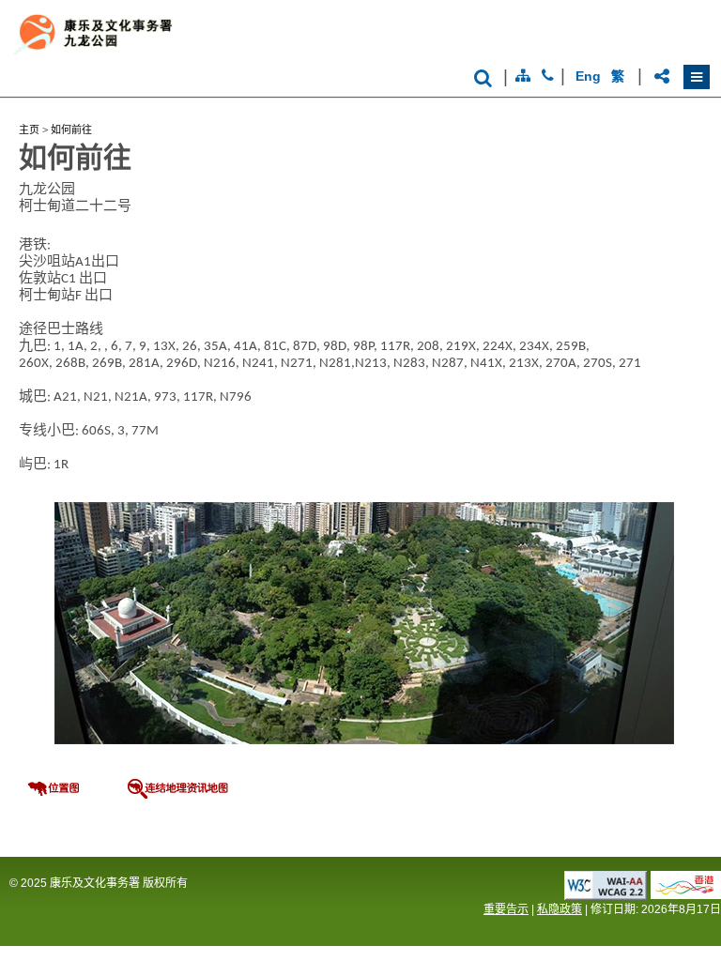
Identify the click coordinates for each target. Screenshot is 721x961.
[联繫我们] (548, 76)
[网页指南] (523, 76)
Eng (587, 76)
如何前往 (71, 129)
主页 (29, 129)
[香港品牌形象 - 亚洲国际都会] (686, 894)
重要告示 (506, 909)
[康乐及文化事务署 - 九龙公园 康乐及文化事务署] (192, 55)
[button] (697, 77)
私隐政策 (559, 909)
